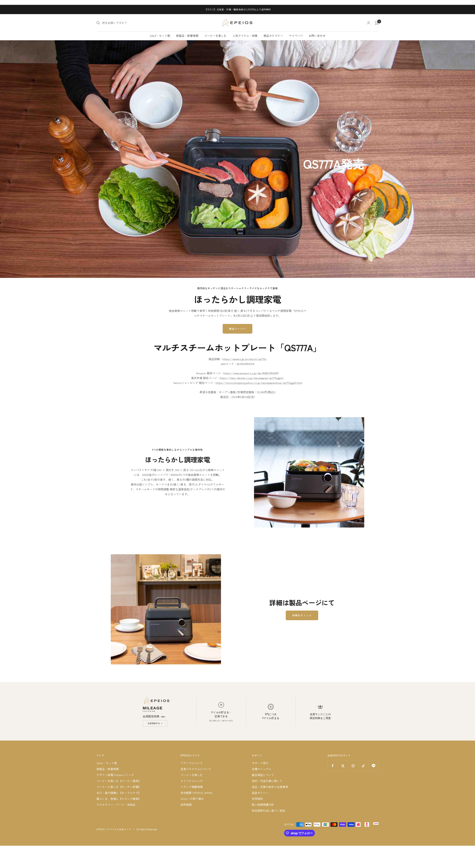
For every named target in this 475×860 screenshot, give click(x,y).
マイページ (296, 36)
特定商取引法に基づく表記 (268, 810)
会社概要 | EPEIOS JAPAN (196, 793)
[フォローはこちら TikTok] (363, 766)
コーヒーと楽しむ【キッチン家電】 (118, 787)
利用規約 (257, 799)
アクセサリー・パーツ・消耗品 (115, 805)
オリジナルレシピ (192, 781)
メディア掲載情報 (192, 787)
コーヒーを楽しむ (215, 36)
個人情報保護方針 (263, 805)
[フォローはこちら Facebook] (332, 766)
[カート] (377, 23)
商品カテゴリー (273, 36)
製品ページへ (237, 328)
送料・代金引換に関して (267, 781)
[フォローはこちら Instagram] (353, 766)
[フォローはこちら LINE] (373, 766)
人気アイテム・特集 (245, 36)
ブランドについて (192, 763)
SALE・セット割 (160, 36)
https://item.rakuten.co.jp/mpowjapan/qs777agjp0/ (252, 378)
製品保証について (263, 775)
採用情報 (186, 805)
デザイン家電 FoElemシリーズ (115, 775)
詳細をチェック (302, 615)
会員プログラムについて (196, 769)
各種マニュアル (261, 769)
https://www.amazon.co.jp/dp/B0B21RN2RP (251, 373)
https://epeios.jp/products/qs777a (244, 359)
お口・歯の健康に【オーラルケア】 (118, 793)
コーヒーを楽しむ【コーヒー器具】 (118, 781)
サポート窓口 (260, 763)
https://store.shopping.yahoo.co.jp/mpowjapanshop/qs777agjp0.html (259, 383)
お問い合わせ (317, 36)
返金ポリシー (260, 793)
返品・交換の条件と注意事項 (270, 787)
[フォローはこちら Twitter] (343, 766)
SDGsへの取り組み (192, 799)
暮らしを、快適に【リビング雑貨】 (118, 799)
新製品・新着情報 (187, 36)
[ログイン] (368, 22)
